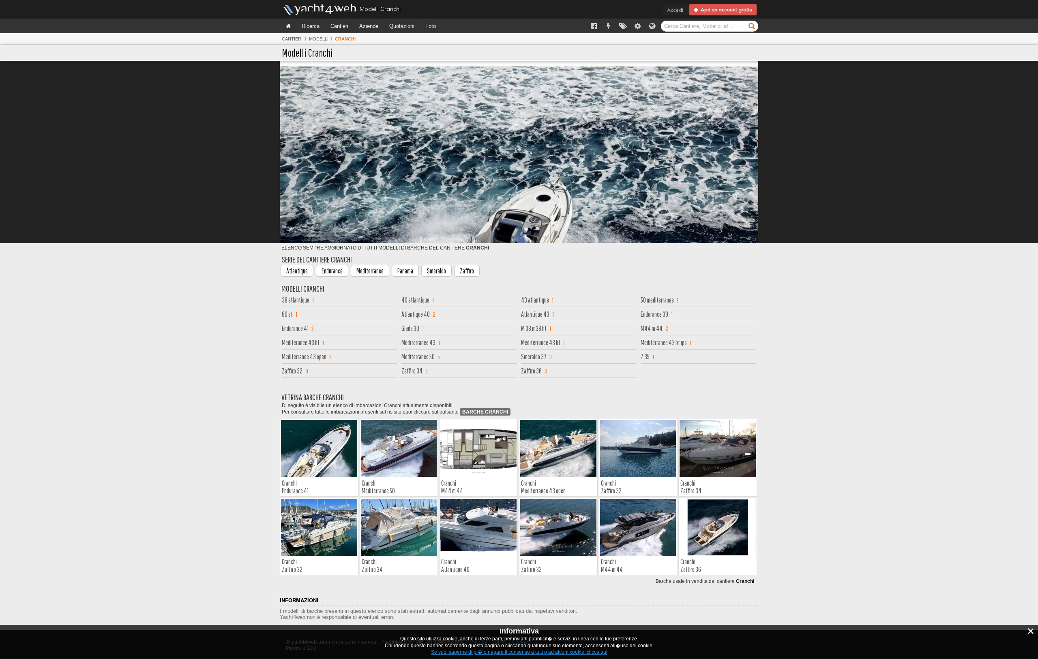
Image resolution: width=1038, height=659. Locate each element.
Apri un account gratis (725, 9)
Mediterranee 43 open (304, 356)
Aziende (368, 26)
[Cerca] (751, 25)
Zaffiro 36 (531, 371)
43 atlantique (535, 300)
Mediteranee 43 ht (301, 342)
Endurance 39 (654, 314)
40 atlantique (415, 300)
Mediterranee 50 (418, 356)
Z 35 (645, 356)
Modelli (318, 38)
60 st (287, 314)
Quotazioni (401, 26)
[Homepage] (288, 26)
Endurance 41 (295, 328)
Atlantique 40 (415, 314)
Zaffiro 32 (292, 371)
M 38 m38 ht (534, 328)
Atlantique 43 (535, 314)
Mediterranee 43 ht (540, 342)
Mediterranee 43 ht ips (664, 342)
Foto (430, 26)
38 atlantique (295, 300)
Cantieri (339, 26)
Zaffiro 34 (411, 371)
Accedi (675, 10)
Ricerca (311, 26)
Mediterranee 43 (418, 342)
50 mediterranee (657, 300)
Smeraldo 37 (534, 356)
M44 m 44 (652, 328)
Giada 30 (410, 328)
